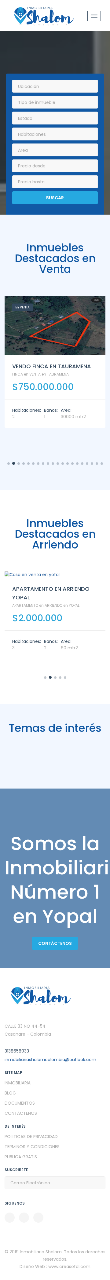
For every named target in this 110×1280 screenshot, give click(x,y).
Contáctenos (55, 943)
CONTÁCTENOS (21, 1113)
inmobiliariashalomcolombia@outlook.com (50, 1059)
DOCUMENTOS (20, 1103)
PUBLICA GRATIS (21, 1157)
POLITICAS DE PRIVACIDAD (31, 1136)
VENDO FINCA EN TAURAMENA (51, 366)
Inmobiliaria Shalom (41, 1252)
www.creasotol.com (69, 1266)
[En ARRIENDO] (55, 574)
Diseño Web (33, 1266)
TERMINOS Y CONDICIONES (32, 1147)
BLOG (10, 1093)
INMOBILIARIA (18, 1083)
